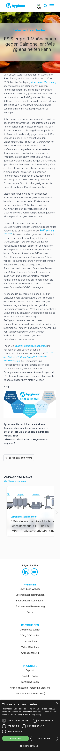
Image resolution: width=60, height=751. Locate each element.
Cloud (12, 361)
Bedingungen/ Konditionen (30, 600)
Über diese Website (30, 588)
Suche (30, 612)
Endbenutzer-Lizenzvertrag (30, 606)
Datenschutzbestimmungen (30, 594)
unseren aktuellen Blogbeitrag (31, 345)
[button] (45, 6)
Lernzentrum (30, 641)
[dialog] (30, 725)
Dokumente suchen (30, 629)
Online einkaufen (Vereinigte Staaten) (30, 687)
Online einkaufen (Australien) (30, 693)
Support (30, 670)
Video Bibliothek (30, 647)
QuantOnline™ (27, 357)
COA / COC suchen (30, 635)
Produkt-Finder (30, 676)
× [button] (57, 703)
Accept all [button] (16, 738)
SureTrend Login (30, 681)
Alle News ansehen (14, 481)
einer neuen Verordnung (43, 82)
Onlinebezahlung (30, 652)
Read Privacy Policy (32, 715)
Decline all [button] (44, 738)
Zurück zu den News (20, 457)
